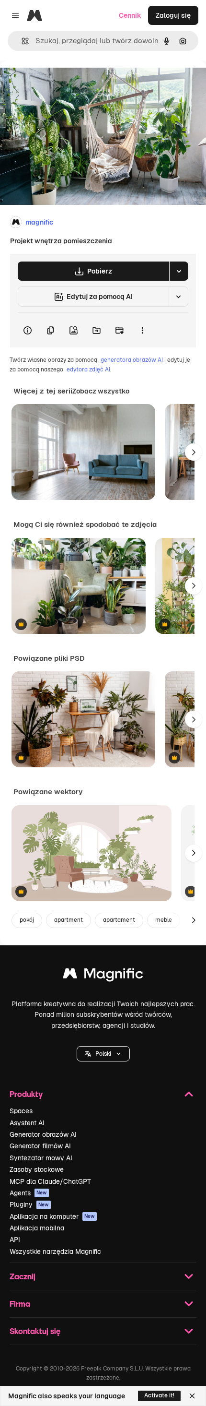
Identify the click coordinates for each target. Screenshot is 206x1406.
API (15, 1239)
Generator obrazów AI (43, 1134)
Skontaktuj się (35, 1331)
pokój (27, 920)
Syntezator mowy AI (41, 1158)
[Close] (192, 1396)
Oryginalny (66, 82)
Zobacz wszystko (100, 391)
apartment (68, 920)
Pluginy (29, 1204)
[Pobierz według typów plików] (178, 271)
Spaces (21, 1111)
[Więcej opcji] (142, 330)
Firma (20, 1304)
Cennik (130, 15)
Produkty (26, 1094)
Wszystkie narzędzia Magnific (55, 1251)
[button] (103, 1053)
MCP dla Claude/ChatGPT (50, 1181)
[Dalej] (193, 452)
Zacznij (22, 1276)
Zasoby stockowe (37, 1169)
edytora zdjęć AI (88, 369)
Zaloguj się (173, 15)
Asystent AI (27, 1123)
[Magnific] (103, 975)
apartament (119, 920)
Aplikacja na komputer (52, 1216)
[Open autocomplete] (21, 41)
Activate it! (159, 1395)
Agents (28, 1193)
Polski (103, 1054)
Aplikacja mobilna (37, 1228)
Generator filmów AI (40, 1146)
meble (163, 920)
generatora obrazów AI (132, 360)
